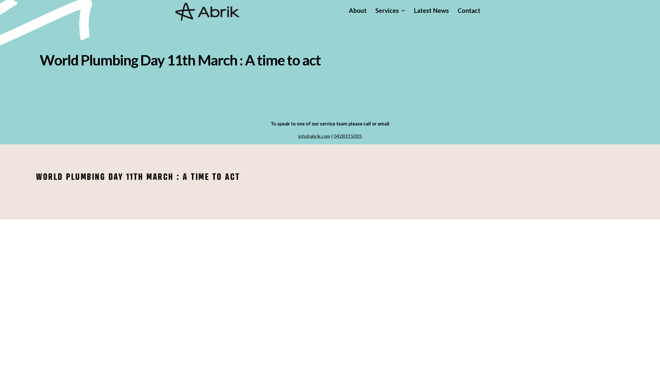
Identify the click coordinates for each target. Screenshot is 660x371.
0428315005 (348, 136)
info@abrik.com (314, 136)
